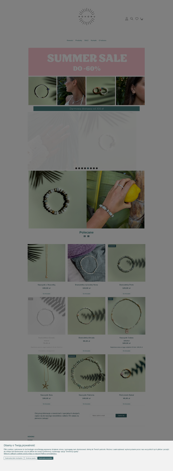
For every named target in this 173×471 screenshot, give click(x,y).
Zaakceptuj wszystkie (45, 458)
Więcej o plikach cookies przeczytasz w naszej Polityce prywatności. (30, 454)
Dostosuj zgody (31, 458)
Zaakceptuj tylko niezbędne (14, 458)
